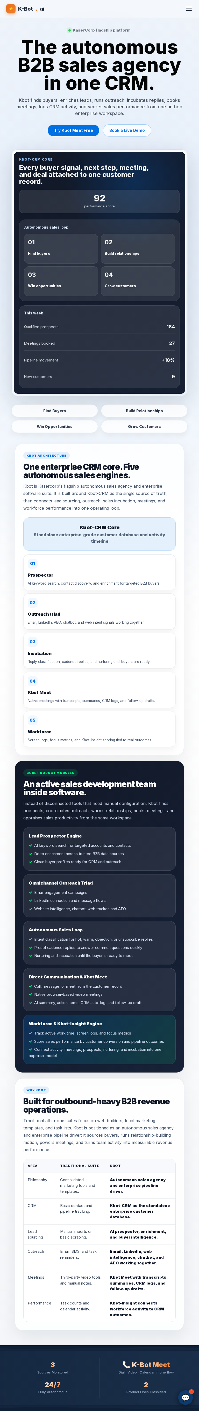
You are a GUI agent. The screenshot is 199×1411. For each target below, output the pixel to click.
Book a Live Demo (127, 130)
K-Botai (26, 9)
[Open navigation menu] (189, 9)
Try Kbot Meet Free (73, 130)
